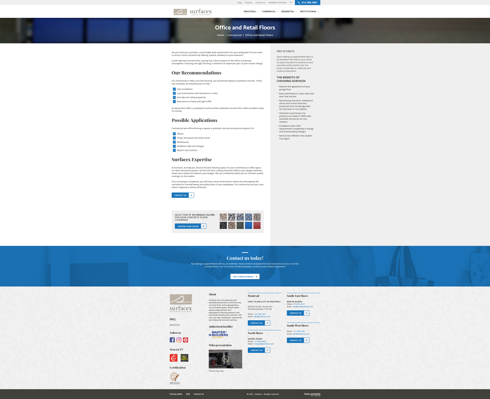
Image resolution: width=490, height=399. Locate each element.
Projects (248, 2)
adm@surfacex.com (262, 316)
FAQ (188, 394)
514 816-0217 (299, 304)
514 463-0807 (260, 341)
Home (220, 35)
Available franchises (277, 2)
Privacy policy (176, 394)
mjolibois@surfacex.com (303, 306)
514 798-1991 (309, 2)
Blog (240, 2)
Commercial (235, 35)
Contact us (260, 2)
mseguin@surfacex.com (264, 344)
